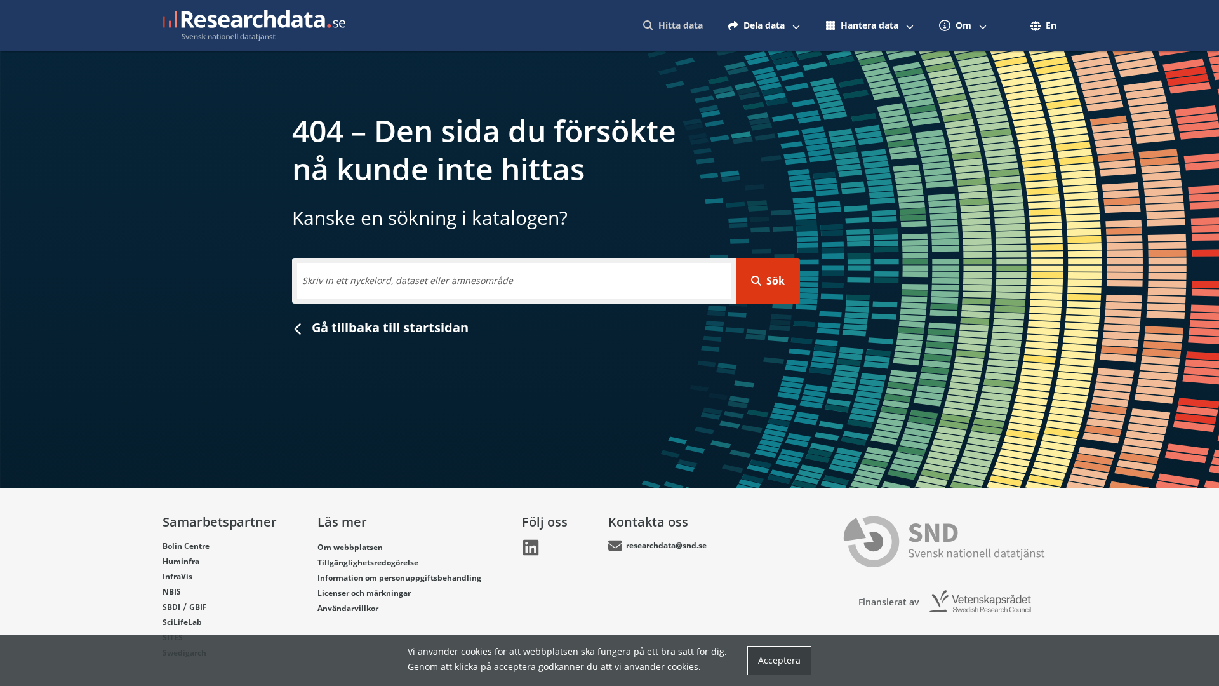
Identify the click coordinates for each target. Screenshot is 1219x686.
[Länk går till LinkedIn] (531, 547)
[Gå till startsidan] (254, 25)
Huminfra (181, 561)
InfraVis (177, 576)
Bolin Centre (186, 546)
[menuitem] (673, 25)
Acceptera (779, 660)
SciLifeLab (182, 622)
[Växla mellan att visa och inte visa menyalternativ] (796, 25)
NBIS (172, 591)
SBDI (171, 607)
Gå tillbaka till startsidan (389, 327)
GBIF (198, 607)
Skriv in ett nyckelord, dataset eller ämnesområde (407, 280)
